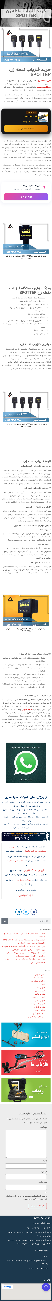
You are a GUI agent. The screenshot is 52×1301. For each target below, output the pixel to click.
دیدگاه (43, 1127)
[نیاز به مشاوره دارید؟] (26, 192)
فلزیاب (42, 984)
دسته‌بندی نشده (38, 977)
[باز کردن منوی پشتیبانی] (46, 1287)
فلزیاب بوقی (40, 990)
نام (45, 1161)
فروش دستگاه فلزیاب (33, 870)
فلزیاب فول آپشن (38, 1003)
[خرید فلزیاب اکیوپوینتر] (26, 121)
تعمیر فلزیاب (40, 974)
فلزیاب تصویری (39, 997)
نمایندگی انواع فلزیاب (36, 1016)
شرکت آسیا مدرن (23, 880)
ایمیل (44, 1171)
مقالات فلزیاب (39, 1010)
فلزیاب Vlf (41, 987)
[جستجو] (4, 921)
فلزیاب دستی (39, 1000)
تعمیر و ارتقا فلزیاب (15, 860)
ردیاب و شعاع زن (38, 981)
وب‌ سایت (43, 1182)
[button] (34, 912)
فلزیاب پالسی (39, 994)
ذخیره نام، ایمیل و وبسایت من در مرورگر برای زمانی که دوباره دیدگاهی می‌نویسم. (26, 1198)
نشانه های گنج (39, 1013)
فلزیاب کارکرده (39, 1007)
